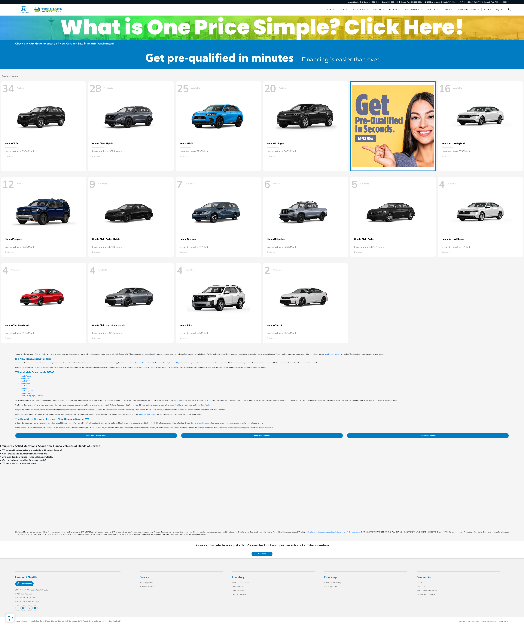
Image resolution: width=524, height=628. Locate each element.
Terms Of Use (45, 621)
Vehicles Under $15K (241, 582)
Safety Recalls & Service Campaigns (91, 621)
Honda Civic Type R (202, 405)
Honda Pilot (25, 388)
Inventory (238, 577)
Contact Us (26, 583)
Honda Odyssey (26, 393)
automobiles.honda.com (427, 590)
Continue (262, 554)
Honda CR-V (173, 363)
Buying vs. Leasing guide (200, 423)
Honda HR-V (25, 383)
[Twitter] (29, 608)
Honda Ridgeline (27, 391)
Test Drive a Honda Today (96, 435)
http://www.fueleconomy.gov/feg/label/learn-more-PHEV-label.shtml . (335, 532)
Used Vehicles (238, 590)
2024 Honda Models (428, 435)
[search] (509, 9)
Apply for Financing (332, 582)
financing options (235, 428)
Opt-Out (108, 621)
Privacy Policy (34, 621)
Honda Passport (26, 386)
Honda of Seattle (21, 621)
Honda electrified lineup (147, 414)
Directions (421, 586)
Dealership (424, 577)
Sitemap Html (63, 621)
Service (144, 577)
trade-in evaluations (138, 367)
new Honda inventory (332, 354)
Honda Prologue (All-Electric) (32, 396)
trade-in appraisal (266, 428)
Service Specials (146, 582)
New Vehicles (237, 586)
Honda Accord (147, 363)
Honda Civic (25, 378)
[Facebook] (18, 608)
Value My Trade (330, 586)
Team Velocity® (473, 621)
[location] (425, 2)
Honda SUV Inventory (262, 435)
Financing (330, 577)
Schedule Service (147, 586)
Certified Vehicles (239, 594)
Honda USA (117, 621)
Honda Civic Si (174, 405)
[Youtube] (35, 608)
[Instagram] (23, 608)
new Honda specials (232, 423)
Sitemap (54, 621)
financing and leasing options (53, 367)
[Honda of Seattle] (38, 9)
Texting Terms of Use (426, 594)
